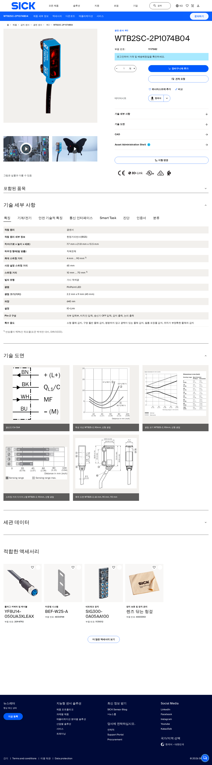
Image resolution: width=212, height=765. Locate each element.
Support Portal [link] (115, 735)
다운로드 (70, 16)
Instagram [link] (166, 719)
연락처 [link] (111, 730)
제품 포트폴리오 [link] (65, 710)
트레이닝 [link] (61, 734)
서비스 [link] (60, 729)
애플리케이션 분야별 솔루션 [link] (71, 719)
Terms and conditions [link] (24, 758)
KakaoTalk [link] (166, 729)
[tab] (7, 218)
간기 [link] (6, 758)
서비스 (100, 16)
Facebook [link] (166, 714)
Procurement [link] (114, 740)
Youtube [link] (165, 724)
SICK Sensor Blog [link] (117, 710)
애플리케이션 (86, 16)
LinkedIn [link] (165, 710)
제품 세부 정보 (41, 16)
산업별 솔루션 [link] (64, 724)
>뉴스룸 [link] (111, 714)
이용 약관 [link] (46, 758)
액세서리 (57, 16)
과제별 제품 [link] (63, 714)
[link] (23, 6)
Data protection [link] (63, 758)
